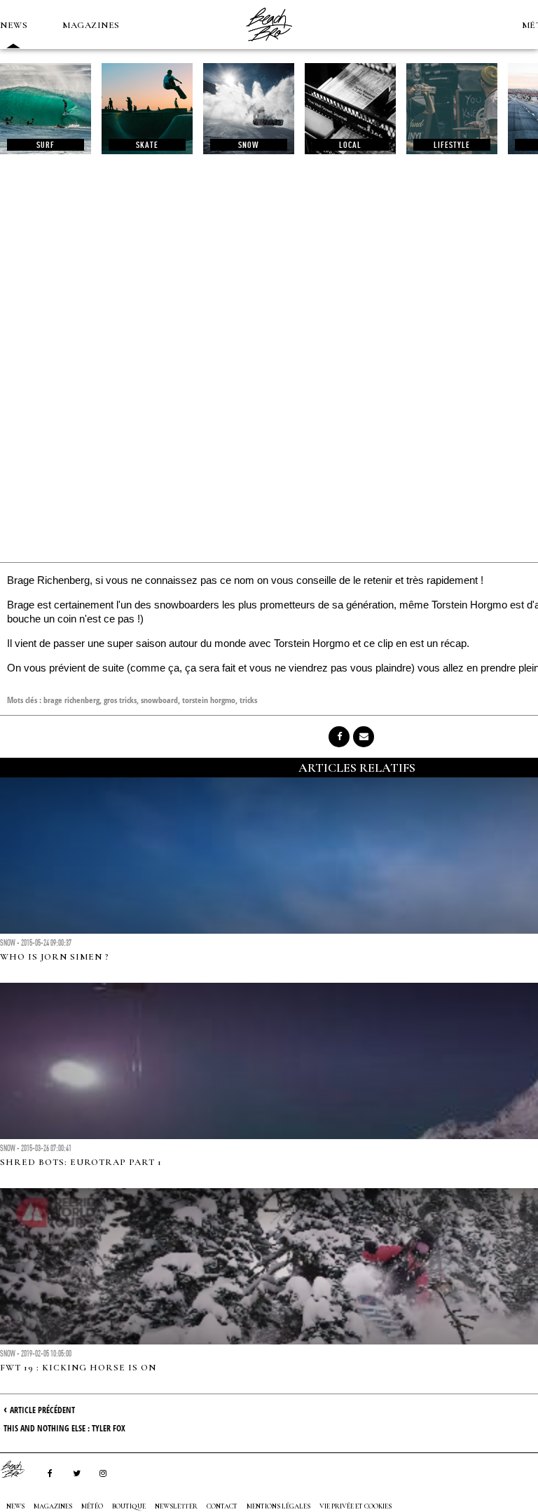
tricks (248, 700)
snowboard (159, 700)
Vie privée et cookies (355, 1506)
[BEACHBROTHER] (19, 1469)
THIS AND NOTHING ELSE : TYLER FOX (64, 1428)
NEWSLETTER (176, 1506)
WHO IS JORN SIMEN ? (54, 956)
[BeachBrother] (269, 46)
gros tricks (120, 700)
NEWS (13, 25)
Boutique (129, 1506)
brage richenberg (71, 700)
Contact (222, 1506)
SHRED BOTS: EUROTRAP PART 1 (81, 1162)
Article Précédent (42, 1410)
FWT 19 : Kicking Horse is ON (78, 1367)
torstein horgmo (208, 700)
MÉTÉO (92, 1506)
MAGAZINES (91, 25)
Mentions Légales (278, 1506)
